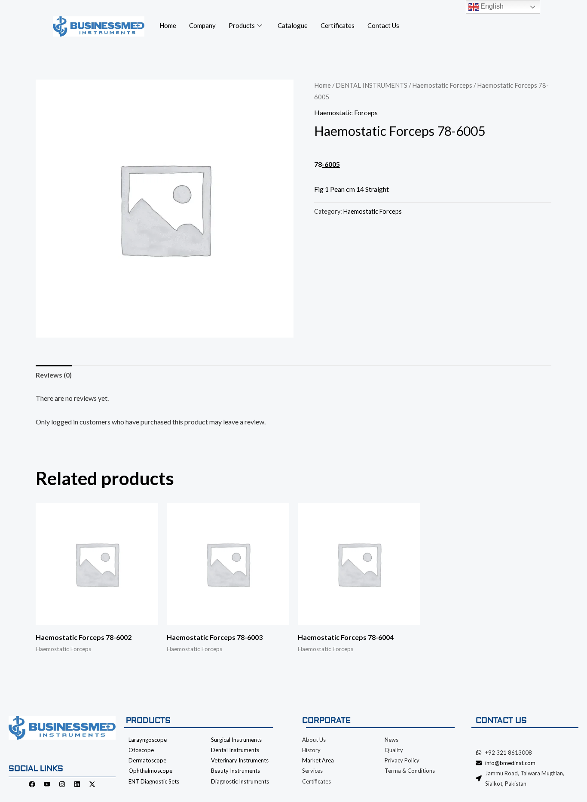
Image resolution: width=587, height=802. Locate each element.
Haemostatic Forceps (442, 85)
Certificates (338, 25)
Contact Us (383, 25)
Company (202, 25)
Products (242, 25)
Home (167, 25)
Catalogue (293, 25)
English (491, 6)
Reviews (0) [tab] (54, 375)
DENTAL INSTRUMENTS (371, 85)
